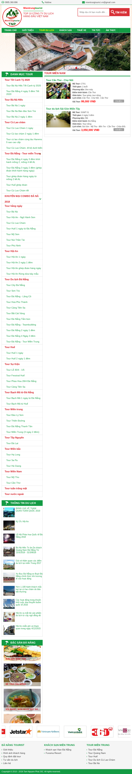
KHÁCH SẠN (65, 30)
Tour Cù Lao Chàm (16, 223)
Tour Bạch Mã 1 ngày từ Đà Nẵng (23, 398)
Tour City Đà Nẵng (15, 285)
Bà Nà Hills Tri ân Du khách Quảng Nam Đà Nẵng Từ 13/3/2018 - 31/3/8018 (29, 550)
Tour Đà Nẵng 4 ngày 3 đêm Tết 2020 (22, 92)
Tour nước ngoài (14, 494)
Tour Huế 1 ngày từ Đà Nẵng (21, 228)
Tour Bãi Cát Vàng (15, 313)
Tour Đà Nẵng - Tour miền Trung (23, 153)
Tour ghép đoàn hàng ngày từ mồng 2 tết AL (21, 177)
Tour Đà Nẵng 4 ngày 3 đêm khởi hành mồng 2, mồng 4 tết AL (23, 160)
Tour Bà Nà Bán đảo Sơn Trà (21, 111)
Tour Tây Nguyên (14, 437)
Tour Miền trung (14, 409)
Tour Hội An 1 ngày (16, 257)
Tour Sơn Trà (13, 290)
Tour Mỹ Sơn (12, 234)
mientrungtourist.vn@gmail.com (100, 2)
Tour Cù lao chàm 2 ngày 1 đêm (22, 133)
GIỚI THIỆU (28, 30)
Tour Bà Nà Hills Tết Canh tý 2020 (23, 85)
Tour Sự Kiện (12, 364)
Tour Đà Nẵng (95, 749)
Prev (19, 52)
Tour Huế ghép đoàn (16, 185)
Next (126, 52)
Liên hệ (7, 763)
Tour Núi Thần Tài (15, 240)
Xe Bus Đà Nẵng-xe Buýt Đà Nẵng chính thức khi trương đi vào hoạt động (29, 576)
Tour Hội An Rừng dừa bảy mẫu (22, 273)
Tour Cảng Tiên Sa (15, 307)
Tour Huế (10, 347)
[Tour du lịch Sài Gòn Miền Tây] (58, 119)
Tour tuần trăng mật (16, 488)
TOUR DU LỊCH (46, 30)
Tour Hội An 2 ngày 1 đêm (19, 262)
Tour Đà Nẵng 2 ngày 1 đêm (20, 330)
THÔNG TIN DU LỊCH (23, 503)
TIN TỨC (96, 30)
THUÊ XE (81, 30)
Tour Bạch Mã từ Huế (17, 403)
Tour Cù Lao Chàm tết (17, 190)
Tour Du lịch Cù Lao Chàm (101, 760)
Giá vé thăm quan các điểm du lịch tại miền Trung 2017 (29, 561)
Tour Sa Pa (12, 460)
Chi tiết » (118, 101)
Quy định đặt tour (12, 756)
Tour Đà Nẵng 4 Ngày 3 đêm (20, 336)
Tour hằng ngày (13, 206)
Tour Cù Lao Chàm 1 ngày (19, 128)
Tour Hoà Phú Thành (17, 302)
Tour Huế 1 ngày (14, 353)
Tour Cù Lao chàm (15, 122)
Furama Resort (53, 753)
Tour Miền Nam (13, 471)
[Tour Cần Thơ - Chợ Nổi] (58, 90)
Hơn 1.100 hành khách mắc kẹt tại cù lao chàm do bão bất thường (29, 589)
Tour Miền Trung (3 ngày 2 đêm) (22, 432)
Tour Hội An (11, 251)
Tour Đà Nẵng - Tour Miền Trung (22, 341)
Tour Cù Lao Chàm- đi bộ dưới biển (24, 148)
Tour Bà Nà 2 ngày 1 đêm (19, 116)
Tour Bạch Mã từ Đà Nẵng (19, 392)
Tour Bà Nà (12, 211)
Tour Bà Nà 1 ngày (15, 105)
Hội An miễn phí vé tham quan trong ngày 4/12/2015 (28, 627)
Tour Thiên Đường (15, 420)
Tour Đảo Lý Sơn (15, 415)
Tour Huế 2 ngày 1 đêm (18, 358)
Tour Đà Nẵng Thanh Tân (19, 426)
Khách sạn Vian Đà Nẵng (58, 749)
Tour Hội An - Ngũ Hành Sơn (20, 217)
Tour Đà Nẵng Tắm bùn (18, 319)
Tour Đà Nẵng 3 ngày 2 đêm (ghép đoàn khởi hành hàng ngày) (24, 169)
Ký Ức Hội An (22, 521)
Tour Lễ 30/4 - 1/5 (15, 370)
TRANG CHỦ (10, 30)
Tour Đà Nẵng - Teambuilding (21, 324)
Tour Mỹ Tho (12, 477)
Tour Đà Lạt (12, 443)
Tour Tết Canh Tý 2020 (17, 79)
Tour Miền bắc (13, 448)
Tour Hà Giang (13, 466)
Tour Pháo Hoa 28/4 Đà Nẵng (21, 381)
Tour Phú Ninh (13, 245)
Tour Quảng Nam (97, 753)
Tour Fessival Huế (15, 375)
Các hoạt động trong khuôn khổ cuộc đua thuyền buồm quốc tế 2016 (28, 602)
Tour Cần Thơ (13, 483)
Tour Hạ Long (13, 454)
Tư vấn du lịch (10, 760)
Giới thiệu (8, 749)
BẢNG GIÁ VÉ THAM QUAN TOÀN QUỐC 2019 (28, 509)
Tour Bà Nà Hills (14, 99)
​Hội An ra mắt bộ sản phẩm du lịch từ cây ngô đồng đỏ (28, 614)
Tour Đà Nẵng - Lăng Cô (18, 296)
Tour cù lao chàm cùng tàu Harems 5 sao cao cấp (24, 141)
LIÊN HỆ (8, 35)
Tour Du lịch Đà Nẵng (17, 279)
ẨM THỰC (111, 30)
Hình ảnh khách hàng (14, 753)
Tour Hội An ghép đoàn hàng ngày (23, 268)
